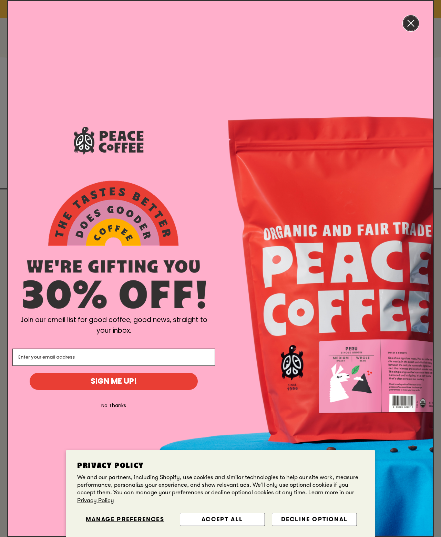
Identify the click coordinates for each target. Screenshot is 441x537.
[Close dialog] (411, 23)
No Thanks (113, 405)
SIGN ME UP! (114, 380)
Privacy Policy (95, 500)
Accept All (222, 519)
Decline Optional (314, 519)
